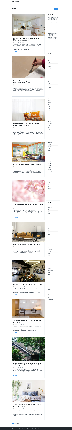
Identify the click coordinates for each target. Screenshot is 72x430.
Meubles (49, 257)
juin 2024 (49, 104)
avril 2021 (49, 182)
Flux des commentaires (51, 301)
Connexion (49, 297)
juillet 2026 (49, 58)
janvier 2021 (49, 188)
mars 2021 (49, 184)
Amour (49, 209)
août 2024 (49, 100)
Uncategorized (50, 289)
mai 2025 (49, 83)
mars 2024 (49, 110)
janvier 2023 (49, 138)
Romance (49, 274)
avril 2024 (49, 108)
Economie (49, 234)
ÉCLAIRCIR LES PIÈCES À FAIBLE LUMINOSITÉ (27, 164)
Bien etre (49, 213)
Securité (49, 278)
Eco (48, 232)
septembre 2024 (50, 98)
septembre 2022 (50, 146)
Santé (48, 276)
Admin (16, 42)
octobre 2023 (50, 121)
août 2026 (49, 56)
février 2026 (49, 68)
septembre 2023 (50, 123)
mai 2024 (49, 106)
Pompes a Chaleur (50, 270)
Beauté (49, 211)
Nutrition (49, 266)
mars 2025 (49, 87)
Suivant (18, 423)
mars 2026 (49, 66)
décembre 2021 (50, 165)
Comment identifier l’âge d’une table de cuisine (27, 284)
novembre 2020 (50, 192)
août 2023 (49, 125)
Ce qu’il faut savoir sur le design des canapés (27, 244)
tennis (48, 287)
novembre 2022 (50, 142)
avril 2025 (49, 85)
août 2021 (49, 173)
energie (49, 236)
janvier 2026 (49, 70)
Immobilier (49, 251)
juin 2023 (49, 127)
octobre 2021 (50, 169)
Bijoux (48, 215)
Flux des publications (51, 299)
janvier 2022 (49, 163)
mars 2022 (49, 159)
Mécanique (49, 255)
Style (48, 285)
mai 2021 (49, 180)
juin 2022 (49, 152)
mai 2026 (49, 62)
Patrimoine (49, 268)
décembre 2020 (50, 190)
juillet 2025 (49, 79)
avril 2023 (49, 131)
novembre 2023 (50, 119)
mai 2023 (49, 129)
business (49, 217)
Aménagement (50, 207)
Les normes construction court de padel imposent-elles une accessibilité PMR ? (52, 34)
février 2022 (49, 161)
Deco (18, 42)
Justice (49, 253)
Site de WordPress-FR (51, 303)
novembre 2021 (50, 167)
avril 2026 (49, 64)
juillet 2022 (49, 150)
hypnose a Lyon (50, 249)
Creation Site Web (50, 224)
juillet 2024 (49, 102)
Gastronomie (49, 245)
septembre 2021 (50, 171)
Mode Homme (50, 259)
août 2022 (49, 148)
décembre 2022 (50, 140)
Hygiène (49, 247)
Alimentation (49, 205)
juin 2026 (49, 60)
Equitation (49, 238)
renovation (49, 272)
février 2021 (49, 186)
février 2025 (49, 89)
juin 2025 (49, 81)
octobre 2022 (50, 144)
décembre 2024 (50, 91)
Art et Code (16, 1)
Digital (49, 230)
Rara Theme (33, 428)
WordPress (39, 428)
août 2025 (49, 77)
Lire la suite (15, 51)
